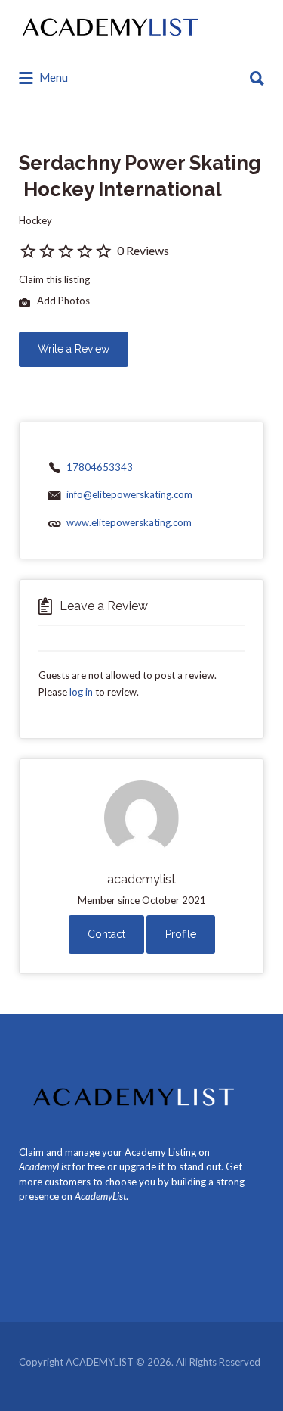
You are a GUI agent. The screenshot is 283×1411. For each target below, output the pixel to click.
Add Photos (62, 301)
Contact (106, 934)
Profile (180, 934)
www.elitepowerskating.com (129, 522)
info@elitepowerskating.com (129, 494)
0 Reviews (143, 250)
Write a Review (73, 349)
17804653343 (99, 467)
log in (81, 692)
